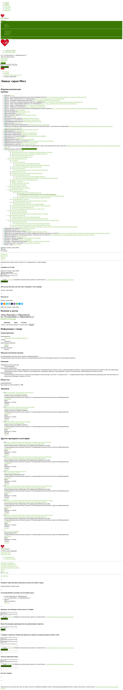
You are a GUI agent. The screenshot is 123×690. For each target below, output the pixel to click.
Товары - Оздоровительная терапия (39, 241)
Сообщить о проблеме (7, 563)
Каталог (6, 26)
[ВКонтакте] (2, 304)
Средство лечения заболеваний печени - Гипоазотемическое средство (36, 178)
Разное (12, 95)
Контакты (7, 8)
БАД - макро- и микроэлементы (35, 105)
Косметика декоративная (29, 134)
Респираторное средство (15, 189)
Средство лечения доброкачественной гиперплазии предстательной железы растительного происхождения (44, 226)
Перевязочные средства (28, 228)
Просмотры (7, 31)
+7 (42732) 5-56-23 (10, 50)
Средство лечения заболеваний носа (23, 207)
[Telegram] (9, 304)
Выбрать (7, 603)
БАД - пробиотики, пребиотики (35, 107)
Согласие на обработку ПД (9, 566)
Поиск (6, 25)
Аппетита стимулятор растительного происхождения (31, 170)
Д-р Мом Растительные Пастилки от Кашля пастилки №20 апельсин (25, 517)
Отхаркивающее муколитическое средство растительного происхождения (41, 196)
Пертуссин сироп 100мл (11, 531)
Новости (7, 5)
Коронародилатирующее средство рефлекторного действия (30, 214)
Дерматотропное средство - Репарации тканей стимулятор (29, 154)
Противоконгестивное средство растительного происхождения (31, 205)
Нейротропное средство (28, 144)
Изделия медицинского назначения (38, 124)
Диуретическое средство (19, 222)
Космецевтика (19, 137)
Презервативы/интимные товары (36, 231)
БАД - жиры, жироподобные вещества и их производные (59, 103)
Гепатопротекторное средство (21, 175)
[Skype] (22, 304)
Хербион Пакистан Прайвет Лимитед (16, 338)
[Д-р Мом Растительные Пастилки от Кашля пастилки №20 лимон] (27, 442)
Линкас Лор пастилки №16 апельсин (15, 394)
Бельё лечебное (20, 110)
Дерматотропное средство (16, 150)
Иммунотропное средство (30, 129)
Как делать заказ (6, 552)
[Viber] (14, 304)
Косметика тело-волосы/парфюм (36, 136)
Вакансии (7, 10)
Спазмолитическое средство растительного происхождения (30, 218)
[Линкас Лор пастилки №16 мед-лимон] (19, 407)
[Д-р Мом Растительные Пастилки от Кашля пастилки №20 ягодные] (28, 486)
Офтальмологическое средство (17, 186)
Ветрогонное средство (18, 171)
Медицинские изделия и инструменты (41, 141)
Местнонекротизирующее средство (22, 155)
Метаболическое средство (30, 142)
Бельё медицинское (24, 111)
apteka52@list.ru (9, 557)
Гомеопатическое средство (30, 118)
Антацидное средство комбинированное (27, 163)
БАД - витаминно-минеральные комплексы (46, 100)
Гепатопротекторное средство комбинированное (30, 176)
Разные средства (21, 236)
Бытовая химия (20, 113)
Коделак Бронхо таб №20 (12, 473)
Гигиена (13, 116)
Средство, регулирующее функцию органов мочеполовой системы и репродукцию (33, 220)
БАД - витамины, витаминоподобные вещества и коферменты (63, 102)
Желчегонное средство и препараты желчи (25, 180)
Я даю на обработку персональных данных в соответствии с (38, 279)
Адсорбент (15, 160)
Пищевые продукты (24, 230)
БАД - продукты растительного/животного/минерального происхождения (74, 108)
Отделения (7, 7)
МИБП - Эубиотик (17, 181)
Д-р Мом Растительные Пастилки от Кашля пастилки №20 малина (24, 458)
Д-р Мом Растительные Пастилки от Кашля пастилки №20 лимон (24, 444)
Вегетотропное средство (28, 115)
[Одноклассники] (4, 304)
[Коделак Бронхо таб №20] (15, 471)
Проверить (4, 618)
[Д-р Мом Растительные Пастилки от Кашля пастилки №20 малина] (28, 457)
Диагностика (18, 123)
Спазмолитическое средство (16, 215)
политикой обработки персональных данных (60, 279)
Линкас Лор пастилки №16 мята (14, 423)
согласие (9, 279)
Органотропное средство (12, 75)
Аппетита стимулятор (18, 168)
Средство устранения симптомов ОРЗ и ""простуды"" (28, 209)
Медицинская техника (27, 139)
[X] (12, 304)
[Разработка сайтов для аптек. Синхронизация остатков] (4, 572)
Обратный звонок (6, 38)
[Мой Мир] (19, 304)
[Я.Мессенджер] (7, 304)
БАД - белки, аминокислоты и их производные (49, 99)
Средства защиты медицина (32, 238)
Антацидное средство (18, 162)
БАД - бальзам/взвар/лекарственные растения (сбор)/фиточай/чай (66, 97)
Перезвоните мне (6, 666)
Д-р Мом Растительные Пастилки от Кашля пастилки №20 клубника (25, 502)
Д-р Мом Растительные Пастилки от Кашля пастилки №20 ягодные (25, 487)
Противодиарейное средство (20, 183)
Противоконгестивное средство (21, 202)
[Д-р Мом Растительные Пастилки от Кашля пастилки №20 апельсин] (28, 515)
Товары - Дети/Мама (25, 239)
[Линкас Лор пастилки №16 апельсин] (18, 392)
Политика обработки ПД (8, 564)
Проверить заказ (6, 554)
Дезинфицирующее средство (33, 121)
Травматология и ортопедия (32, 243)
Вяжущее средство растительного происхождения (27, 173)
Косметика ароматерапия (29, 133)
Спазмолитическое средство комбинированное (26, 217)
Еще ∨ (3, 569)
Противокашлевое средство (20, 199)
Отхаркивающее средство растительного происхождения (32, 197)
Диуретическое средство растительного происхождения (32, 223)
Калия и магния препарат (19, 212)
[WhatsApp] (17, 304)
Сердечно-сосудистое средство (17, 210)
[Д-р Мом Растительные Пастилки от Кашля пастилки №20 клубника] (28, 500)
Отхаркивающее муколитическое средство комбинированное (37, 194)
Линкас (6, 344)
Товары (6, 4)
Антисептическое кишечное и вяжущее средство (27, 167)
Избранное (7, 32)
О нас (2, 571)
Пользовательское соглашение (10, 567)
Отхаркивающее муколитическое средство (28, 192)
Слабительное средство (19, 184)
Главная (6, 2)
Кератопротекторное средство (21, 188)
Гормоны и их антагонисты (31, 120)
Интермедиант (19, 131)
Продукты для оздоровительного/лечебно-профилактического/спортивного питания (84, 233)
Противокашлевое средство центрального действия (31, 201)
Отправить (4, 281)
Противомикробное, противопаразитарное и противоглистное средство (72, 235)
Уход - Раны (17, 244)
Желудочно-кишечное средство (17, 158)
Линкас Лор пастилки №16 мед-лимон (16, 408)
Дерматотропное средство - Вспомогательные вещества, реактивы (32, 152)
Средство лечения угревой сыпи (22, 157)
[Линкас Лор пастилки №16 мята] (17, 421)
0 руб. (2, 68)
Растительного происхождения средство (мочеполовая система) (31, 225)
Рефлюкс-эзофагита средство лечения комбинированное (32, 165)
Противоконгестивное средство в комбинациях (29, 204)
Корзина (6, 34)
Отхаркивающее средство (19, 191)
